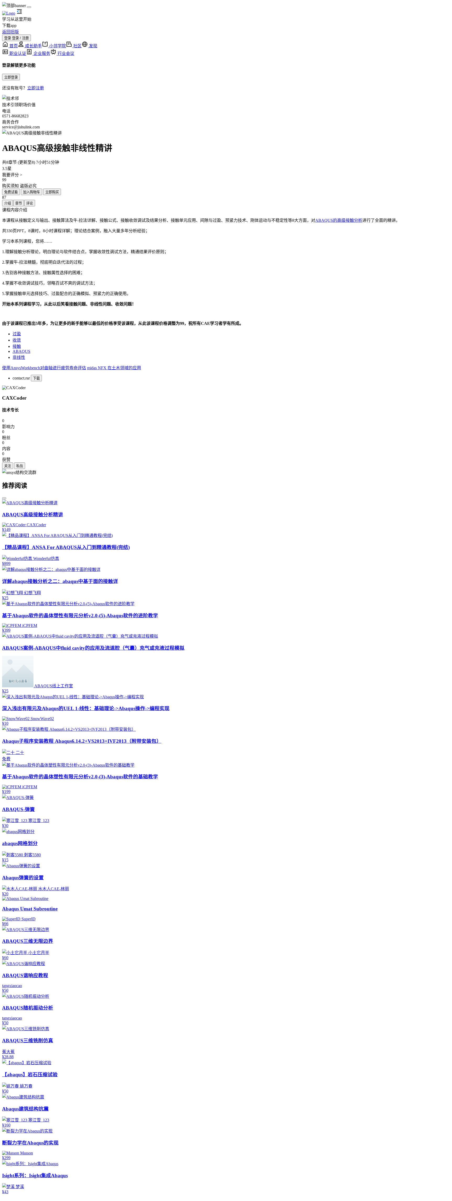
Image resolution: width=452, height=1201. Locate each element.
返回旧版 (10, 32)
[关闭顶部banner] (29, 7)
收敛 (17, 340)
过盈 (17, 334)
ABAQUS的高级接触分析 (338, 220)
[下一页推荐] (4, 498)
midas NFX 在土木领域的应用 (114, 368)
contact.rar (21, 378)
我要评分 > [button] (12, 175)
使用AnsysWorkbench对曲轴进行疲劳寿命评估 (44, 368)
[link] (14, 388)
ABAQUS (21, 351)
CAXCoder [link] (14, 398)
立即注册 (35, 88)
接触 (17, 346)
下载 (36, 378)
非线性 (19, 357)
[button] (226, 132)
